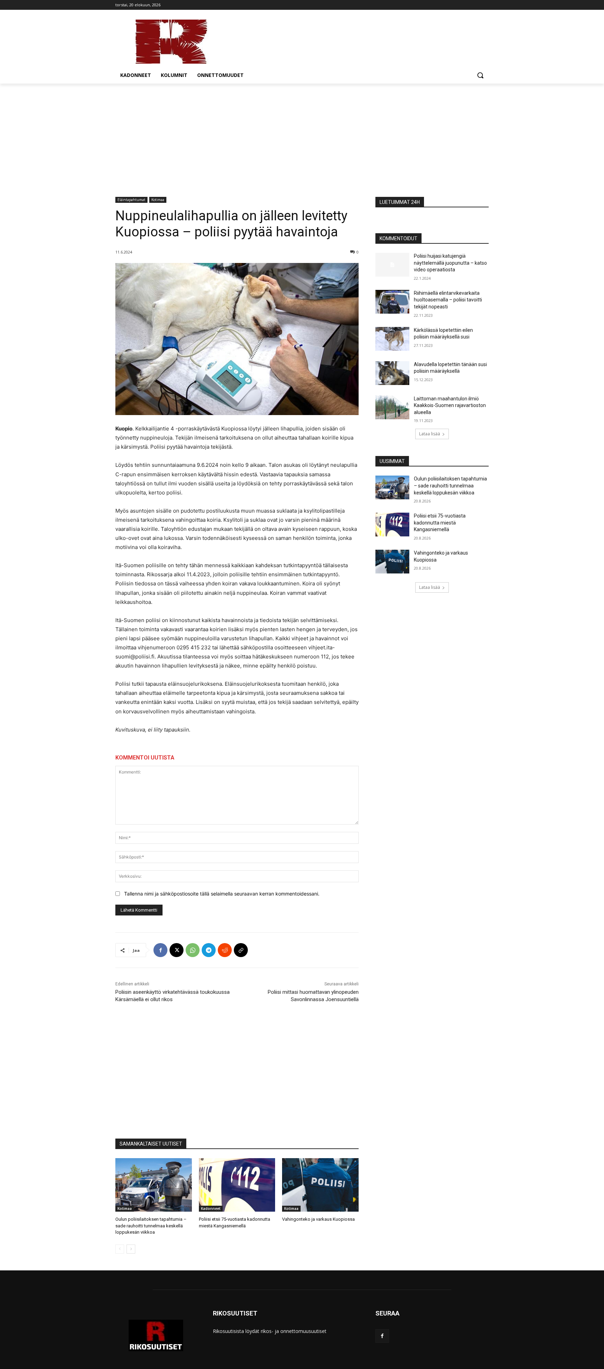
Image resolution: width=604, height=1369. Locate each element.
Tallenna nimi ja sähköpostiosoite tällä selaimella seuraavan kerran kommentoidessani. (221, 894)
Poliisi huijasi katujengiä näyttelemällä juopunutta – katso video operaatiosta (450, 262)
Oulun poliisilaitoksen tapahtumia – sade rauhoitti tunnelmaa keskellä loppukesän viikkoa (151, 1225)
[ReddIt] (225, 950)
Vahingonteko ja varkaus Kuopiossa (318, 1219)
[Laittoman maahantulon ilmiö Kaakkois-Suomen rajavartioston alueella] (392, 407)
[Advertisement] (302, 136)
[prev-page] (119, 1249)
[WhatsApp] (193, 950)
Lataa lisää (429, 434)
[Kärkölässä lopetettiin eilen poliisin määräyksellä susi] (392, 339)
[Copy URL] (241, 950)
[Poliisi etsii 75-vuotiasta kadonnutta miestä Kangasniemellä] (237, 1185)
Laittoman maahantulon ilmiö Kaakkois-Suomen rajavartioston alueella (450, 405)
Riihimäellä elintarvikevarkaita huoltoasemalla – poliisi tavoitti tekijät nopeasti (448, 299)
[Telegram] (209, 950)
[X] (177, 950)
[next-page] (131, 1249)
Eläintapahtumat (131, 199)
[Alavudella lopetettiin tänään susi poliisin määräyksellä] (392, 373)
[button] (480, 75)
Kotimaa (157, 199)
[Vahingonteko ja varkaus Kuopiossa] (320, 1185)
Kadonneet (211, 1208)
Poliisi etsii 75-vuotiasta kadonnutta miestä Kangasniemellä (440, 522)
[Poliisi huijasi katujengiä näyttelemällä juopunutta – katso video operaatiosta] (392, 265)
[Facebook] (160, 950)
